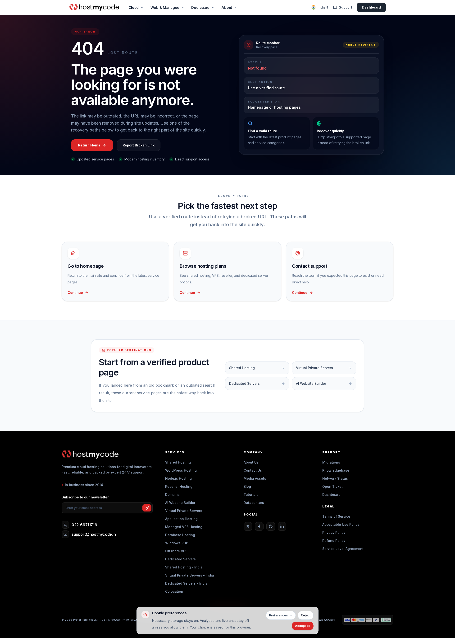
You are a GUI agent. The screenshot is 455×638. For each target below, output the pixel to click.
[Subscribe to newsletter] (146, 507)
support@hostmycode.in (94, 534)
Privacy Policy (333, 532)
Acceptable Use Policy (340, 524)
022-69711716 (84, 524)
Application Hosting (181, 519)
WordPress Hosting (181, 470)
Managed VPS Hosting (183, 527)
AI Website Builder (180, 503)
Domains (172, 495)
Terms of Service (336, 516)
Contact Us (253, 470)
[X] (248, 526)
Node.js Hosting (178, 478)
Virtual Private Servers (183, 511)
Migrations (331, 462)
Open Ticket (332, 486)
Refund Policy (333, 541)
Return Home (89, 145)
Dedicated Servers (180, 559)
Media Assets (255, 478)
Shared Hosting (178, 462)
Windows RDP (176, 543)
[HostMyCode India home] (94, 7)
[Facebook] (259, 526)
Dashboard (371, 7)
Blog (247, 486)
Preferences (278, 615)
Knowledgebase (335, 470)
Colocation (174, 591)
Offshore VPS (176, 551)
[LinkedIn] (282, 526)
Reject (305, 615)
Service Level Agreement (343, 549)
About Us (251, 462)
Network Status (335, 478)
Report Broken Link (139, 145)
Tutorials (251, 495)
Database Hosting (180, 535)
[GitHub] (270, 526)
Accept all (302, 626)
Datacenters (254, 503)
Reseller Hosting (178, 486)
